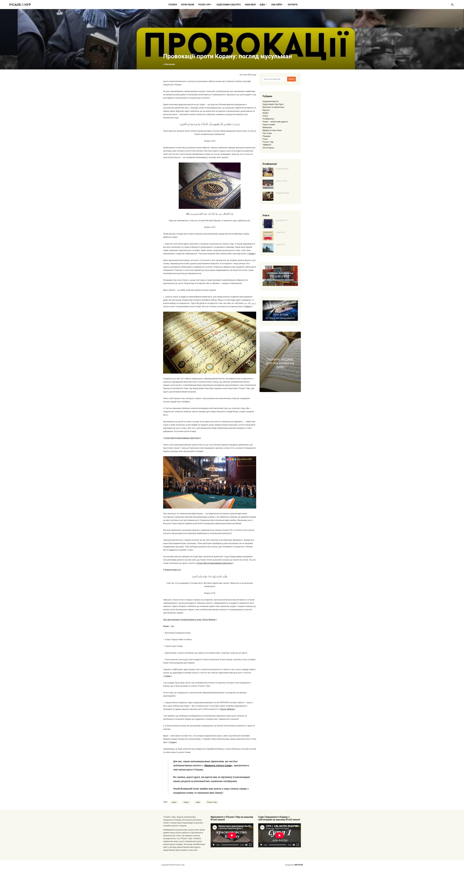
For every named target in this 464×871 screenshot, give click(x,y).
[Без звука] (246, 845)
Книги (265, 116)
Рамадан (267, 136)
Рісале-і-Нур (204, 4)
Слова (251, 253)
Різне (265, 139)
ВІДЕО (262, 4)
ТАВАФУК (267, 145)
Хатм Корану (268, 148)
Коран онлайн (269, 124)
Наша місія (250, 4)
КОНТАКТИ (292, 4)
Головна (172, 4)
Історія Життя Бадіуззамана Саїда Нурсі (182, 438)
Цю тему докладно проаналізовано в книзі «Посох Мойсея (189, 619)
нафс (198, 802)
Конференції (268, 119)
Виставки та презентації (273, 107)
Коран (186, 802)
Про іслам (267, 133)
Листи (247, 306)
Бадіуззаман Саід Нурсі (229, 4)
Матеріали (170, 64)
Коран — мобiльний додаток (275, 121)
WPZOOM (299, 865)
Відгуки (266, 110)
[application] (232, 835)
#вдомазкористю (271, 101)
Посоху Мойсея (227, 709)
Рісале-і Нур (20, 5)
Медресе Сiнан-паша (272, 130)
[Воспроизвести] (214, 845)
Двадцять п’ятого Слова (217, 765)
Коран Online (187, 4)
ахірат (174, 802)
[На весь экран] (250, 845)
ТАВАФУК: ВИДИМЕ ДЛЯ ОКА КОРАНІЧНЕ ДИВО (280, 363)
